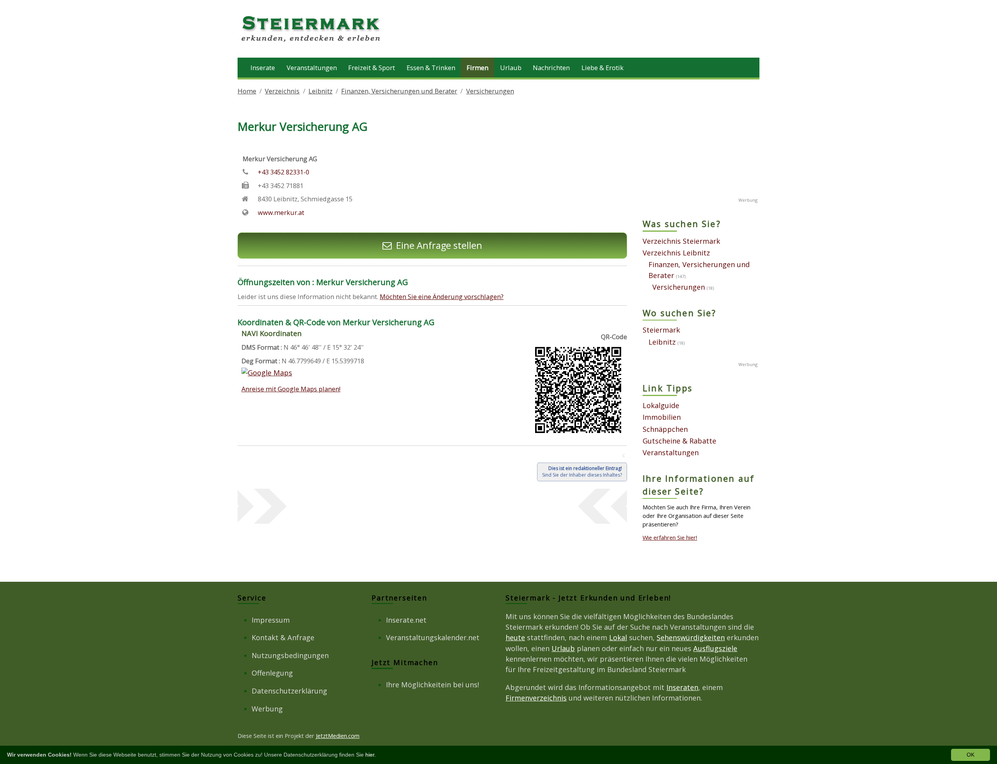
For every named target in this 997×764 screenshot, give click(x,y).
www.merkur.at (281, 212)
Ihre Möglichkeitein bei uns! (432, 684)
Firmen (477, 67)
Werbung (267, 708)
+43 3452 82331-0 (283, 171)
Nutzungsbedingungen (290, 655)
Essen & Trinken (431, 67)
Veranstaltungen (312, 67)
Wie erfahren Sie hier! (670, 537)
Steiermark (661, 329)
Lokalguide (661, 405)
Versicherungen (490, 90)
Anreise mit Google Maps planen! (290, 388)
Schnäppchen (665, 429)
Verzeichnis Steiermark (681, 241)
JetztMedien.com (337, 735)
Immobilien (662, 417)
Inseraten (682, 687)
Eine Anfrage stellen (439, 245)
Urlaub (510, 67)
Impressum (271, 620)
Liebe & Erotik (602, 67)
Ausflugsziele (715, 648)
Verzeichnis (282, 90)
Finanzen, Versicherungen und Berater (399, 90)
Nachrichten (551, 67)
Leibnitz (320, 90)
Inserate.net (406, 620)
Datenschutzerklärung (289, 690)
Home (247, 90)
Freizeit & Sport (371, 67)
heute (515, 637)
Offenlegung (272, 673)
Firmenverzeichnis (536, 697)
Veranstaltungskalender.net (432, 637)
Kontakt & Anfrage (283, 637)
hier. (370, 755)
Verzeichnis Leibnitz (676, 252)
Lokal (618, 637)
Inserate (262, 67)
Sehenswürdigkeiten (691, 637)
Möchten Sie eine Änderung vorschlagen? (442, 296)
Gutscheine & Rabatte (679, 440)
